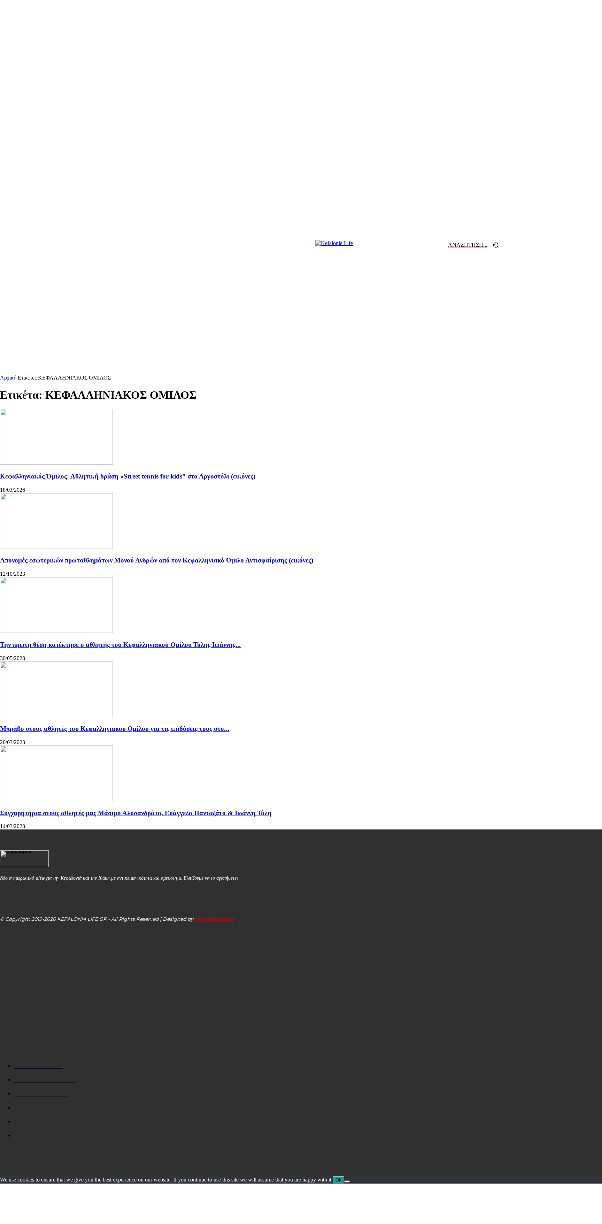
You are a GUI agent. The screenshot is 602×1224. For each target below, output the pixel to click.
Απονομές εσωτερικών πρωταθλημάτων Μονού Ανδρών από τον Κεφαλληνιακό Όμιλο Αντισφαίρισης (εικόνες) (156, 560)
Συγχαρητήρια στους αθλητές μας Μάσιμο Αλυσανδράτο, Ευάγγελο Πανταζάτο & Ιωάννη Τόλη (135, 813)
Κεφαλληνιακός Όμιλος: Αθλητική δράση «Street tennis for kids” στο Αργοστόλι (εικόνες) (127, 476)
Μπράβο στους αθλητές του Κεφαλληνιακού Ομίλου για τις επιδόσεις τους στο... (114, 728)
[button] (476, 245)
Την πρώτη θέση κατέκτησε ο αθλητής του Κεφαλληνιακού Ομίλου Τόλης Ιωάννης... (120, 644)
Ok (338, 1180)
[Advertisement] (301, 322)
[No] (347, 1181)
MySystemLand (214, 919)
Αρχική (8, 378)
